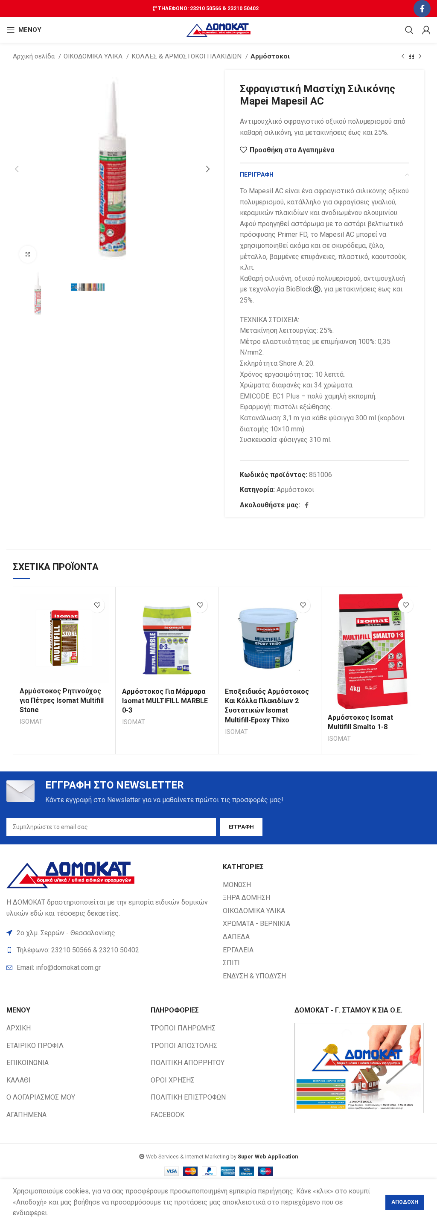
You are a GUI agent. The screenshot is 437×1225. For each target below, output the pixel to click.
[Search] (409, 29)
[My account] (426, 29)
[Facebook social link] (422, 8)
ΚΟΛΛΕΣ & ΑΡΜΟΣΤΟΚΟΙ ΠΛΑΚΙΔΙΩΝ (187, 56)
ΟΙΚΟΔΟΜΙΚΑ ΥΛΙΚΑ (94, 56)
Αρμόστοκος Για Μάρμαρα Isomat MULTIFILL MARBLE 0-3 (165, 701)
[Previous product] (403, 56)
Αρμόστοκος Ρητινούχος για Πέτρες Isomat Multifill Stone (62, 700)
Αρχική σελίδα (34, 56)
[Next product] (420, 56)
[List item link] (110, 967)
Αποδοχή (404, 1202)
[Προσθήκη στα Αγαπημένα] (97, 605)
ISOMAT (31, 721)
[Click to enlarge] (27, 254)
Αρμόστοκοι (270, 56)
